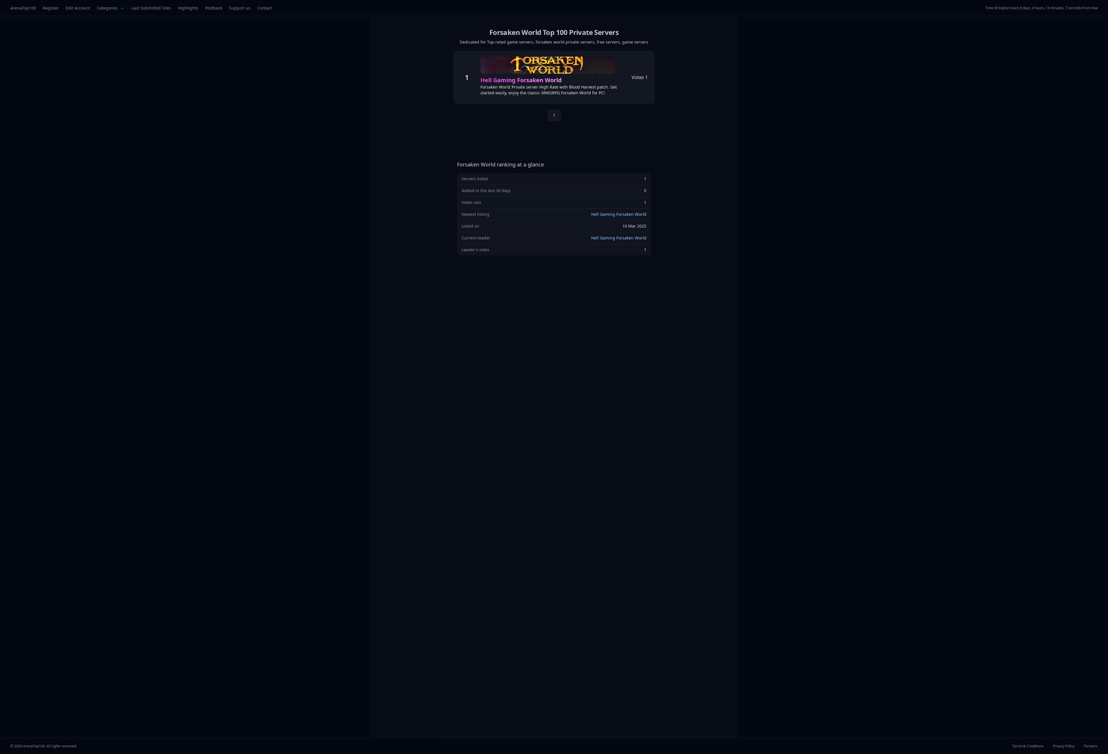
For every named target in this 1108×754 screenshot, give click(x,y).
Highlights (188, 8)
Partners (1091, 746)
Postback (213, 8)
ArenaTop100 (23, 8)
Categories (107, 8)
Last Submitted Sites (151, 8)
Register (51, 8)
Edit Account (78, 8)
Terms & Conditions (1028, 746)
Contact (264, 8)
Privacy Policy (1064, 746)
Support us (239, 8)
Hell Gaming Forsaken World (618, 214)
